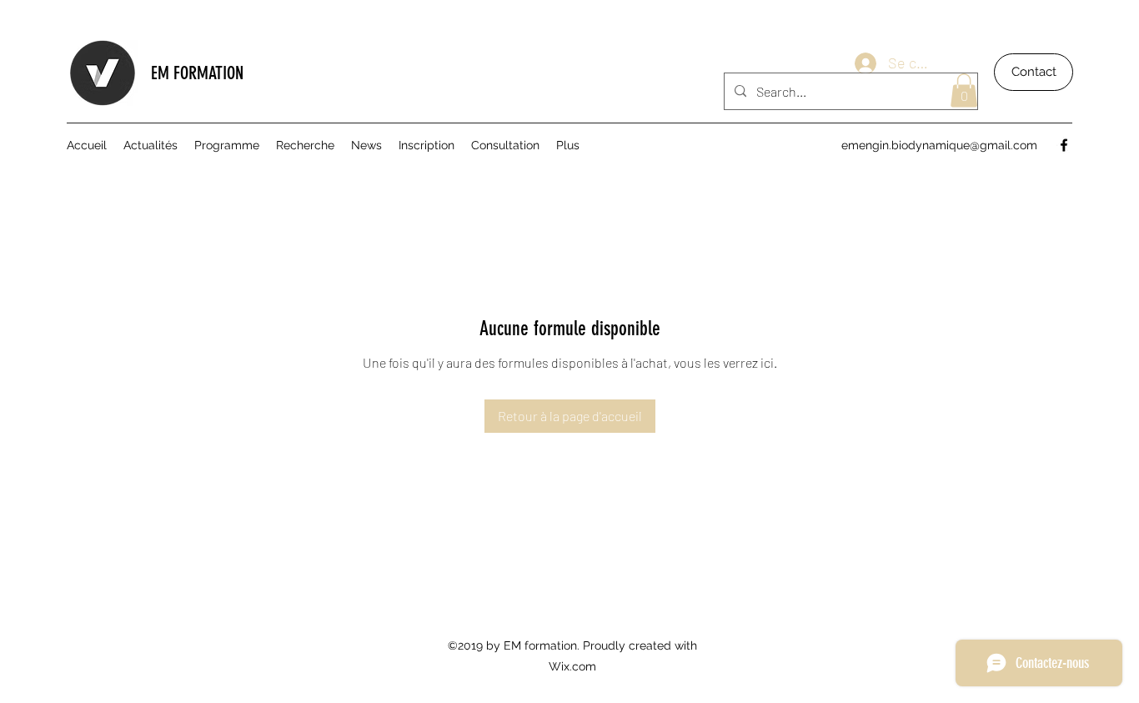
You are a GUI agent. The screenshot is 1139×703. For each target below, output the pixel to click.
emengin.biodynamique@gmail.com (939, 145)
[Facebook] (1064, 145)
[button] (964, 90)
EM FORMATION (199, 73)
